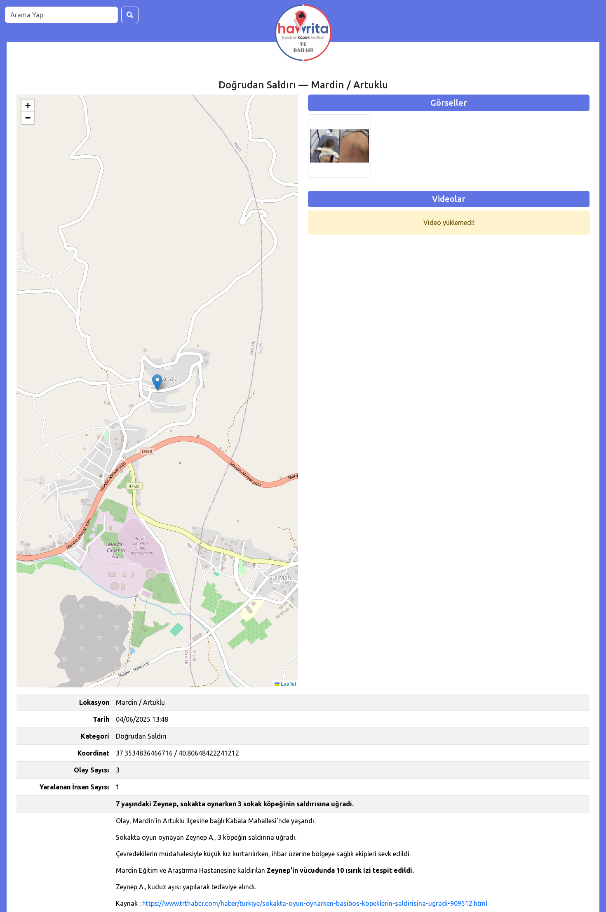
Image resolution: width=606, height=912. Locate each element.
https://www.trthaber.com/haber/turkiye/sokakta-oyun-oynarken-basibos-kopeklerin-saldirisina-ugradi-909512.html (314, 903)
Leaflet (288, 683)
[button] (157, 382)
